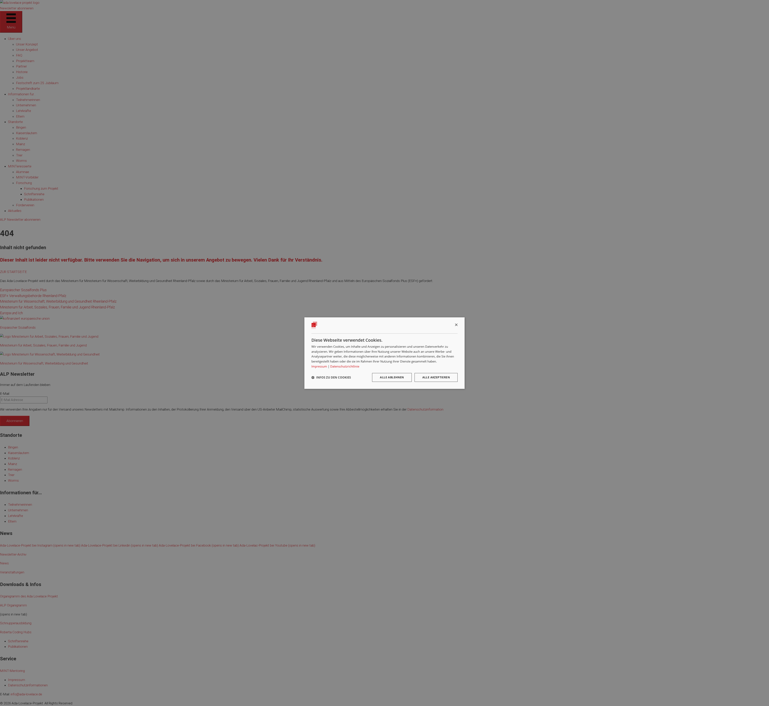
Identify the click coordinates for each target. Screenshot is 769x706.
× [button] (456, 324)
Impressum (319, 366)
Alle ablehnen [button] (392, 377)
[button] (331, 377)
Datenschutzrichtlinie (344, 366)
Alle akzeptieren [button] (436, 377)
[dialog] (384, 353)
